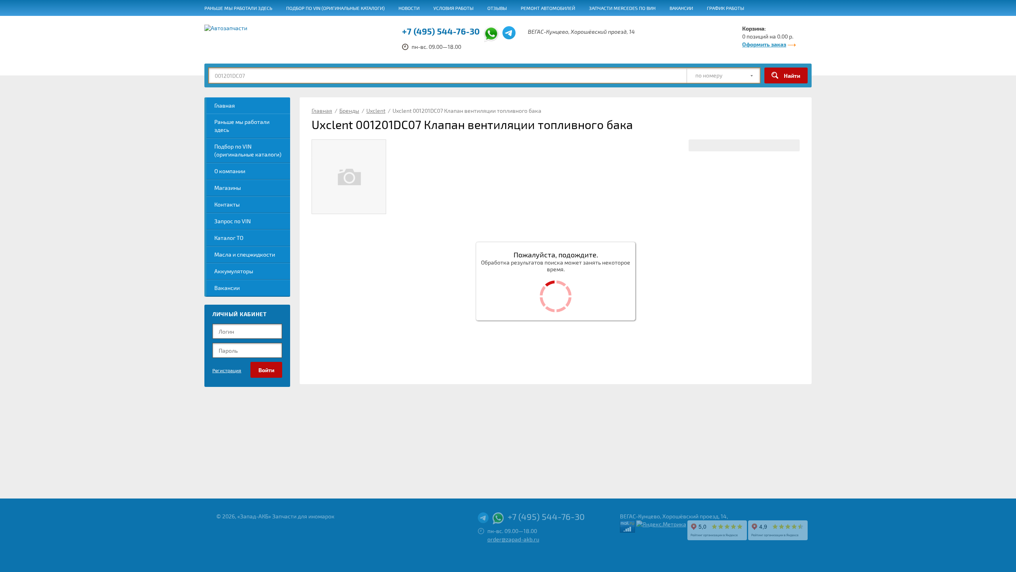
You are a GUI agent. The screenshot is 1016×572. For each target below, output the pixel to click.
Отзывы (497, 8)
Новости (408, 8)
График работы (725, 8)
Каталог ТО (228, 237)
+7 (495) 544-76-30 (441, 31)
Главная (224, 105)
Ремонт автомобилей (548, 8)
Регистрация (226, 370)
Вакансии (681, 8)
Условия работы (453, 8)
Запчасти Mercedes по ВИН (622, 8)
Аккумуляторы (233, 271)
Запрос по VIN (232, 221)
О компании (229, 171)
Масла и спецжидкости (244, 254)
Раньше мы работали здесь (238, 8)
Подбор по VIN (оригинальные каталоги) (335, 8)
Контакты (227, 204)
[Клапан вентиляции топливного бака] (349, 176)
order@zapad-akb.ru (513, 539)
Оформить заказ (764, 44)
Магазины (227, 187)
